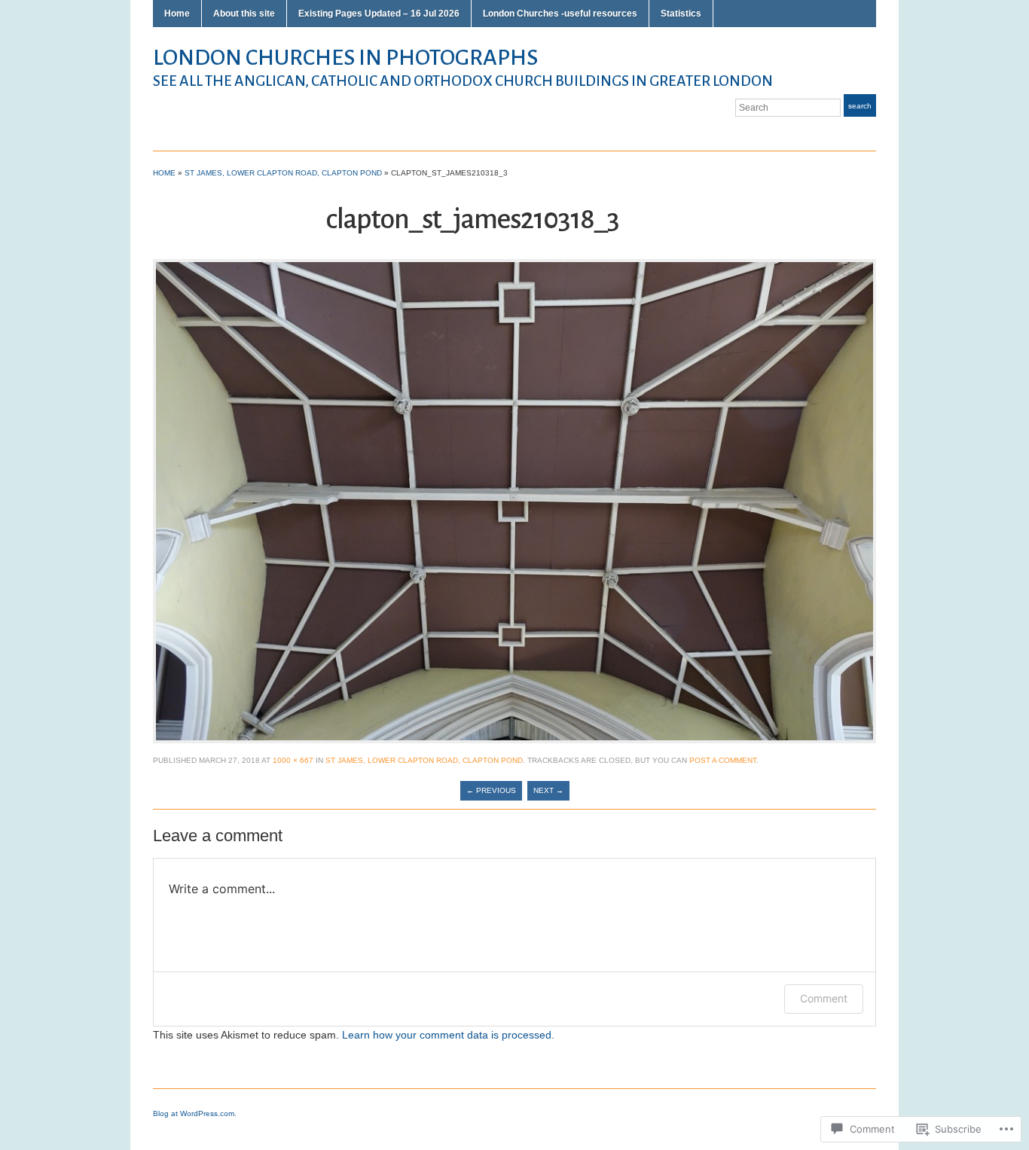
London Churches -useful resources (560, 13)
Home (177, 13)
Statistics (681, 13)
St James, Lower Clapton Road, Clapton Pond (283, 173)
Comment (823, 998)
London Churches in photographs (345, 57)
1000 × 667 (293, 760)
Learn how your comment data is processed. (448, 1035)
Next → (548, 790)
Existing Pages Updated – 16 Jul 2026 (379, 13)
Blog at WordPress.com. (195, 1113)
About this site (244, 13)
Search (860, 106)
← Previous (491, 790)
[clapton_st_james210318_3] (514, 501)
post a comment (722, 760)
